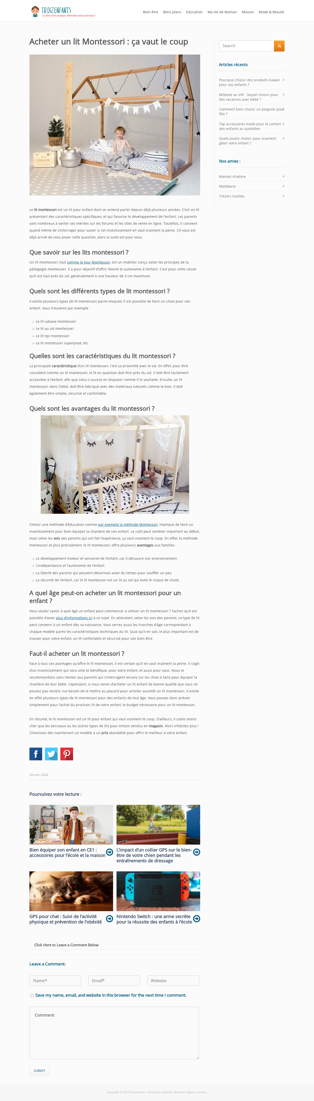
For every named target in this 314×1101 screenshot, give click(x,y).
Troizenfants (137, 1092)
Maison (248, 12)
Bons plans (172, 12)
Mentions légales (184, 1092)
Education (194, 12)
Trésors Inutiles (232, 196)
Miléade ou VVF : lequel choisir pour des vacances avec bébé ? (248, 97)
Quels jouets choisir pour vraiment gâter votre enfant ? (247, 140)
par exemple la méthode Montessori (128, 524)
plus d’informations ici (74, 617)
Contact (201, 1092)
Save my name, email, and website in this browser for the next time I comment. (111, 995)
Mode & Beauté (271, 12)
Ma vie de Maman (222, 12)
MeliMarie (227, 186)
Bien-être (150, 12)
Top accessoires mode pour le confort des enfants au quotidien (250, 126)
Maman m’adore (232, 176)
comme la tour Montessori (88, 262)
